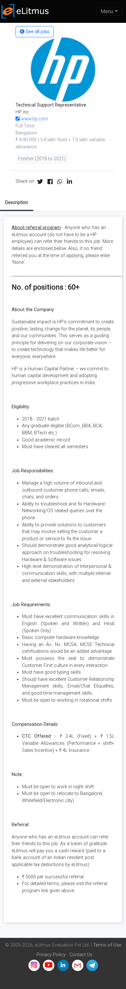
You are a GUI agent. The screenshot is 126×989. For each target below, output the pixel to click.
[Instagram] (34, 965)
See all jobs (36, 31)
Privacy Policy (51, 954)
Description (16, 202)
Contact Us (80, 954)
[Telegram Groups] (92, 965)
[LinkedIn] (63, 965)
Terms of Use (107, 945)
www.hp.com (34, 119)
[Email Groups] (77, 965)
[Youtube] (48, 965)
